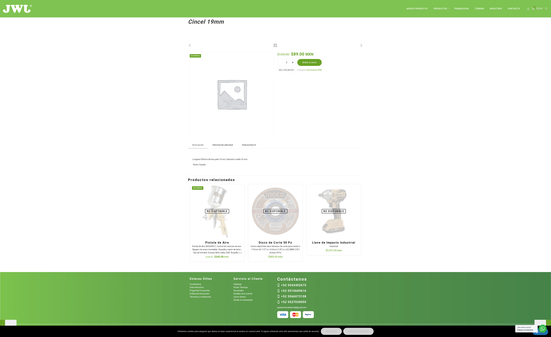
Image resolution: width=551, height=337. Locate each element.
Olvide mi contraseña (243, 300)
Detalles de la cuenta (242, 294)
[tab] (198, 145)
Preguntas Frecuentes (200, 290)
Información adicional (223, 145)
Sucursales (238, 290)
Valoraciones (249, 145)
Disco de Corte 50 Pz (275, 242)
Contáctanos (195, 284)
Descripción (197, 145)
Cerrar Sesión (239, 297)
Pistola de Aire (217, 242)
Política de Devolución (199, 294)
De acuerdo (331, 331)
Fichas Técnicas (240, 287)
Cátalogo (237, 284)
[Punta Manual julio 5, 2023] (8, 325)
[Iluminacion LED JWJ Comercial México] (17, 8)
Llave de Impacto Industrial (333, 242)
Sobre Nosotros (197, 287)
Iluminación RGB (314, 70)
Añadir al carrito (309, 62)
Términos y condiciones (200, 297)
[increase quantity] (292, 62)
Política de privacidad (358, 331)
